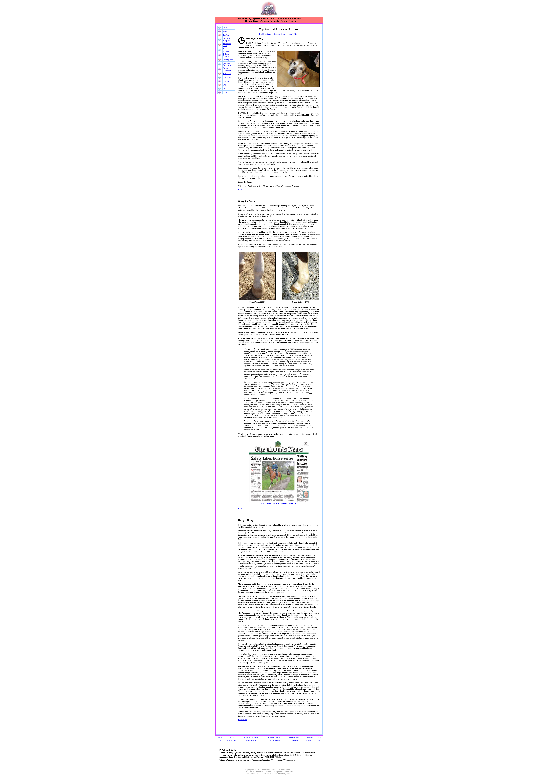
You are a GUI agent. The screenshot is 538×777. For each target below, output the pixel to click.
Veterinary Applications (227, 64)
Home (225, 27)
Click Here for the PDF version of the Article (278, 503)
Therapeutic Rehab (227, 45)
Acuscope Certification (227, 69)
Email (225, 31)
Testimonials (227, 74)
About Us (226, 89)
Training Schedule (226, 55)
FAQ (224, 85)
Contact (225, 92)
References (226, 81)
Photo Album (227, 77)
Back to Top (242, 190)
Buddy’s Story (265, 34)
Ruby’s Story (293, 34)
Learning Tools (228, 60)
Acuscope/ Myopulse (226, 40)
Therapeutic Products (227, 50)
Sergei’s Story (279, 34)
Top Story (226, 35)
